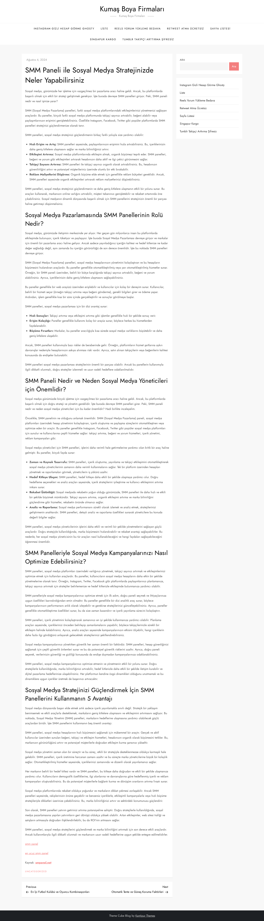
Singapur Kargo (103, 39)
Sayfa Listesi (220, 28)
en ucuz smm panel (36, 853)
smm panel (31, 844)
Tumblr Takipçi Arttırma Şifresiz (148, 39)
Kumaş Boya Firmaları (132, 9)
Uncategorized (36, 871)
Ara (182, 60)
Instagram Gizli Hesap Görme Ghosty (64, 28)
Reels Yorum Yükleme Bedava (138, 28)
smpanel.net (43, 862)
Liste (104, 28)
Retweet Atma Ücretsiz (185, 28)
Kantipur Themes (145, 916)
